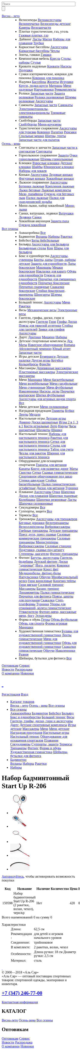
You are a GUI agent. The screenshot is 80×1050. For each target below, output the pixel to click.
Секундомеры (20, 744)
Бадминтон (40, 713)
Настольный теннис (24, 736)
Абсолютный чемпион (35, 349)
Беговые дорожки (32, 523)
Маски (47, 39)
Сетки (36, 472)
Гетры (45, 619)
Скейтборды (28, 124)
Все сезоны (10, 229)
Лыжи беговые (30, 190)
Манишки (35, 380)
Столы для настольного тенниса (42, 447)
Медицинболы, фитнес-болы (40, 573)
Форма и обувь (50, 748)
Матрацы (55, 85)
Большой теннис (54, 717)
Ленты (23, 414)
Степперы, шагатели (34, 554)
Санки (37, 217)
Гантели (42, 321)
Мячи (66, 302)
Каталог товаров (22, 702)
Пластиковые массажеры (37, 372)
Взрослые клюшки (46, 163)
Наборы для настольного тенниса (42, 436)
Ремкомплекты (65, 89)
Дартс (14, 725)
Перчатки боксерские (54, 283)
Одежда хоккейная (32, 225)
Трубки (38, 43)
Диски (72, 321)
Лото (53, 426)
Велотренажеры (57, 523)
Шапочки (68, 492)
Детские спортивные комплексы (43, 725)
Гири (52, 321)
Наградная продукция (26, 732)
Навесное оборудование (45, 345)
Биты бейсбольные (45, 240)
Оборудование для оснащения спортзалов (38, 738)
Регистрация (11, 694)
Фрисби (45, 364)
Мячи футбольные (59, 387)
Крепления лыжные (59, 186)
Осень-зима (27, 1020)
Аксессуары (59, 47)
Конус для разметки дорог (50, 469)
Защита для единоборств (49, 263)
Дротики (34, 337)
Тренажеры (18, 748)
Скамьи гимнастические (60, 472)
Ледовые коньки (61, 174)
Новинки (27, 673)
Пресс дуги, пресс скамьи (37, 534)
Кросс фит (50, 569)
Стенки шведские (32, 480)
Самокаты (65, 105)
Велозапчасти (41, 27)
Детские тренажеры (63, 530)
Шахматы (43, 430)
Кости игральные (36, 426)
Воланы (41, 236)
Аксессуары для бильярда (50, 244)
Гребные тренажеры (33, 530)
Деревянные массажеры (53, 368)
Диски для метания (50, 488)
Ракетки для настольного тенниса (43, 439)
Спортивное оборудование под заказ (45, 476)
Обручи (45, 577)
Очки (56, 492)
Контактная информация (20, 1002)
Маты (23, 345)
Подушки (26, 70)
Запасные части (42, 93)
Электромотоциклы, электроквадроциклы (34, 111)
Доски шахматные (44, 422)
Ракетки (66, 236)
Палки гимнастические (57, 592)
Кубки (69, 410)
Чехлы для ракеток (32, 453)
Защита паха (60, 221)
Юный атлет (61, 349)
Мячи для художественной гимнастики (40, 641)
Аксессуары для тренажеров (56, 519)
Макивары (43, 267)
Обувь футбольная (64, 619)
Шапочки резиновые (51, 499)
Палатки (57, 132)
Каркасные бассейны (34, 51)
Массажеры (27, 588)
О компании (11, 673)
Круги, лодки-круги (33, 85)
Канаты (24, 469)
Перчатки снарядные (34, 287)
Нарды (63, 426)
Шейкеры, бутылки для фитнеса (39, 754)
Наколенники (29, 391)
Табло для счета (61, 449)
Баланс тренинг (47, 588)
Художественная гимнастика (31, 752)
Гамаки (46, 55)
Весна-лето (10, 1020)
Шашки (56, 430)
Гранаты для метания (51, 465)
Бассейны (39, 82)
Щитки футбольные (50, 395)
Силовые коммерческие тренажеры (44, 536)
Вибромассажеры (57, 527)
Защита (63, 155)
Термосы (65, 744)
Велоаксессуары (49, 20)
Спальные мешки (31, 136)
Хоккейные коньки (60, 178)
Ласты (37, 39)
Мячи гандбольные (63, 383)
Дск (70, 341)
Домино (25, 422)
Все (43, 233)
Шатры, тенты (55, 136)
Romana (69, 345)
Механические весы (42, 310)
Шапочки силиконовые (36, 503)
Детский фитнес (46, 561)
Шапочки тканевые (63, 496)
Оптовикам (10, 665)
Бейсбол (55, 713)
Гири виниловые (40, 581)
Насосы (65, 66)
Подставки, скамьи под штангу (41, 550)
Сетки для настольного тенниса (42, 443)
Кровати (53, 66)
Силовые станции (58, 546)
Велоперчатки (29, 24)
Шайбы (37, 167)
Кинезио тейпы (64, 581)
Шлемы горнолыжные (56, 159)
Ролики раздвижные (49, 97)
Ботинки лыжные (31, 186)
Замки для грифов (51, 329)
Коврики (43, 132)
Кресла (55, 58)
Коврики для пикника (48, 78)
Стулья (36, 62)
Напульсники (28, 577)
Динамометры (29, 592)
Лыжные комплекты (56, 190)
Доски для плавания (33, 496)
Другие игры (40, 360)
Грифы (62, 321)
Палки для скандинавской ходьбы (41, 200)
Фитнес (33, 748)
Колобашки (27, 499)
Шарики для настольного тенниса (42, 455)
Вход (24, 694)
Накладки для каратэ (51, 271)
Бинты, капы (43, 260)
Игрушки (66, 82)
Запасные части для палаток (39, 140)
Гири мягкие (28, 585)
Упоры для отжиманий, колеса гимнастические (45, 606)
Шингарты (42, 294)
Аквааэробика (20, 713)
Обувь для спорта (31, 623)
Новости (8, 669)
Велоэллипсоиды (31, 527)
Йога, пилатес (45, 565)
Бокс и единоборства (25, 717)
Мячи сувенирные (32, 387)
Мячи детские (59, 729)
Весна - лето (11, 16)
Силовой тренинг (51, 585)
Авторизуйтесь (13, 876)
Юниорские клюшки (59, 167)
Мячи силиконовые (54, 407)
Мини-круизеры (49, 124)
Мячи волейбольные (34, 383)
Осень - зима (11, 144)
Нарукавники (44, 89)
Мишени (48, 337)
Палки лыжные (37, 198)
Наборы (54, 236)
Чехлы (55, 51)
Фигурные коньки (32, 178)
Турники (71, 488)
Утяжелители (28, 612)
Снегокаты (44, 151)
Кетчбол (57, 360)
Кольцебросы (28, 364)
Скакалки (48, 600)
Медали (35, 414)
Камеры (24, 27)
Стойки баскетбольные (38, 482)
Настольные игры (56, 732)
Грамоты (58, 410)
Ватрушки (66, 213)
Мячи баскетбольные (58, 380)
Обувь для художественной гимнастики (48, 644)
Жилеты (53, 82)
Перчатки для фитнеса (35, 596)
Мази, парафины (31, 194)
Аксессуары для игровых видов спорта (47, 399)
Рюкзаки (70, 132)
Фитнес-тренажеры (64, 554)
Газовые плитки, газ (33, 35)
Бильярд (68, 713)
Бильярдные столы (32, 248)
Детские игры (56, 418)
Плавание (51, 740)
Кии (50, 248)
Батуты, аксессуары (45, 557)
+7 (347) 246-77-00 (22, 993)
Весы (70, 717)
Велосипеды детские (55, 24)
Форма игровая (56, 623)
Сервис (24, 665)
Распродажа (23, 669)
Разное (24, 654)
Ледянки (25, 217)
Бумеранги (48, 356)
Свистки (25, 472)
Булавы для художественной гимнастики (48, 633)
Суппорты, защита (44, 744)
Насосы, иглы (49, 391)
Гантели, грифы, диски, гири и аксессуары (41, 721)
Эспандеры (43, 616)
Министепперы (47, 542)
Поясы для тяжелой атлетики (40, 325)
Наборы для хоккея (33, 171)
